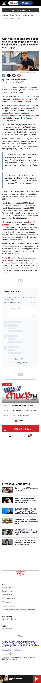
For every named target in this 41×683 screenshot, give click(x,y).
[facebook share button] (3, 75)
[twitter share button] (9, 75)
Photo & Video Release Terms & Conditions (18, 610)
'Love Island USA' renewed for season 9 (26, 489)
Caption (33, 69)
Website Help (7, 629)
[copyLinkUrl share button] (19, 75)
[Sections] (4, 3)
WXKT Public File (8, 598)
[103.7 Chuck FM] (20, 3)
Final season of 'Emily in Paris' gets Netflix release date (26, 521)
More (18, 18)
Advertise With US (8, 18)
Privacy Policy (18, 644)
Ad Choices (18, 645)
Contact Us (6, 587)
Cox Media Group (13, 641)
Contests (26, 15)
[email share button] (14, 75)
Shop (32, 15)
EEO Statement (8, 602)
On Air (18, 15)
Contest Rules (7, 591)
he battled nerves (20, 99)
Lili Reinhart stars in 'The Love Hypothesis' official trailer (26, 532)
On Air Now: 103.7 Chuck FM (20, 399)
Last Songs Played (8, 15)
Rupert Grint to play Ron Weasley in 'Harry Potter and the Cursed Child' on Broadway (25, 511)
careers (34, 645)
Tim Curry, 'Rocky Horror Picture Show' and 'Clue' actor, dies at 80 (25, 542)
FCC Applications (8, 606)
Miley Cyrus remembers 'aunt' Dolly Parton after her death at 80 (25, 500)
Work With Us (7, 595)
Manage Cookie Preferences (12, 650)
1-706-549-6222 (21, 428)
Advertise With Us (9, 619)
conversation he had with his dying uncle (18, 115)
